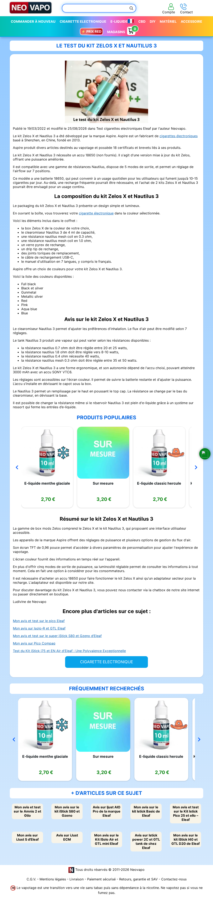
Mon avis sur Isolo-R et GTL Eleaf (39, 628)
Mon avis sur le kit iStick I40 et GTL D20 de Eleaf (185, 839)
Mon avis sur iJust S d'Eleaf (27, 837)
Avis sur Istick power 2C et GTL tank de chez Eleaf (146, 841)
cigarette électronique (96, 213)
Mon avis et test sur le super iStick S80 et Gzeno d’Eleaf (57, 636)
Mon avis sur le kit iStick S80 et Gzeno (67, 811)
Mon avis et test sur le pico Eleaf (39, 621)
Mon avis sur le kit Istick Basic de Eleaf (146, 811)
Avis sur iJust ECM (67, 837)
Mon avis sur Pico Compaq (34, 643)
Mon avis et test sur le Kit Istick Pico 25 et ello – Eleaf (186, 813)
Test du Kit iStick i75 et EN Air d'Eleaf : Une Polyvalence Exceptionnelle (69, 651)
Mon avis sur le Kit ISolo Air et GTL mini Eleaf (106, 839)
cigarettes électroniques (179, 136)
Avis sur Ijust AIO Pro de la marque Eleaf (106, 811)
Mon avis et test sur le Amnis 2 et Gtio (27, 811)
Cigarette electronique (83, 21)
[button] (205, 454)
